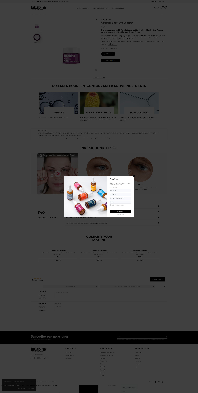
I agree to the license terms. (117, 205)
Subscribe (120, 211)
